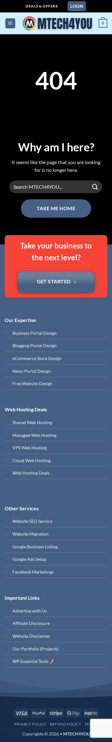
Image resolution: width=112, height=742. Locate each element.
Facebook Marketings (33, 571)
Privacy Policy (30, 724)
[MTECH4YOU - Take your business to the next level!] (57, 23)
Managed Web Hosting (34, 435)
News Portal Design (31, 371)
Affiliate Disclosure (31, 623)
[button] (77, 6)
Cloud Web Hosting (31, 460)
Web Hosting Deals (30, 472)
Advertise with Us (29, 610)
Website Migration (30, 533)
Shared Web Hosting (32, 422)
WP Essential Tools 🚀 (33, 661)
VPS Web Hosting (29, 447)
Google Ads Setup (29, 559)
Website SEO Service (32, 521)
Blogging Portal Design (34, 345)
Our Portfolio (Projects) (35, 648)
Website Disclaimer (31, 636)
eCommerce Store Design (37, 358)
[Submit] (95, 187)
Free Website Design (32, 383)
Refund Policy (66, 724)
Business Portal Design (34, 333)
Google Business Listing (35, 546)
